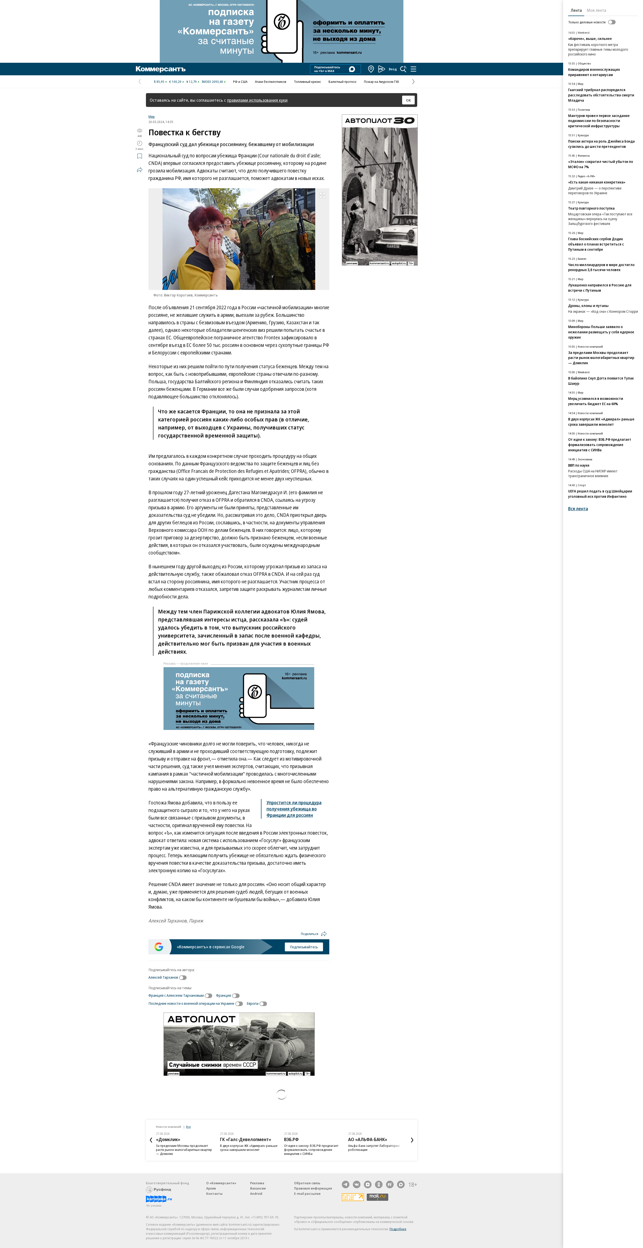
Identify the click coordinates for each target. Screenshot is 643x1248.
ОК (408, 100)
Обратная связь (307, 1183)
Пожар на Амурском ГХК (381, 81)
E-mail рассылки (307, 1193)
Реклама (257, 1183)
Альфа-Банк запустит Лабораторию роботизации (374, 1147)
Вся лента (578, 509)
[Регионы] (371, 69)
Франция (223, 995)
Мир (151, 116)
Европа (252, 1003)
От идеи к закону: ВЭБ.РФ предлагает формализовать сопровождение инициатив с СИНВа (311, 1149)
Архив (211, 1188)
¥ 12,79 (191, 81)
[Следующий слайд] (412, 1140)
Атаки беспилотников (270, 81)
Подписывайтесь (304, 946)
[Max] (401, 1184)
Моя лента (596, 10)
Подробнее (398, 1229)
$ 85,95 (159, 81)
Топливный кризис (307, 81)
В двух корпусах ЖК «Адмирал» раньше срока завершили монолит (249, 1147)
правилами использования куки (257, 100)
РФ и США (240, 81)
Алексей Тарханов (163, 977)
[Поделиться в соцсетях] (140, 170)
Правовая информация (313, 1188)
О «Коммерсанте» (221, 1183)
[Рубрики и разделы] (413, 69)
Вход (393, 69)
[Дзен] (367, 1184)
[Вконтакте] (356, 1184)
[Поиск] (403, 69)
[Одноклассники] (379, 1184)
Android (256, 1193)
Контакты (214, 1193)
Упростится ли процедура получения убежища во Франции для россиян (294, 808)
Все (188, 1127)
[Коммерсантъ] (161, 69)
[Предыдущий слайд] (151, 1140)
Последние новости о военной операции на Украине (191, 1003)
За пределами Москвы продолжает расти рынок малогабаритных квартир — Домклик (184, 1149)
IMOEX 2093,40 (212, 81)
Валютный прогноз (342, 81)
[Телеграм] (345, 1184)
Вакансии (258, 1188)
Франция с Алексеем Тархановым (176, 995)
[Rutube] (390, 1184)
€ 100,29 (175, 81)
